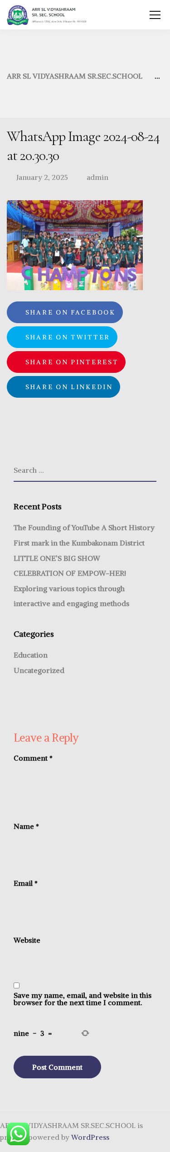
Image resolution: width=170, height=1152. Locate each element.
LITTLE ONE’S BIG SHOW (57, 558)
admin (97, 177)
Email (26, 883)
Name (26, 826)
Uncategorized (39, 670)
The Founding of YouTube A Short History (84, 527)
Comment (33, 758)
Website (27, 940)
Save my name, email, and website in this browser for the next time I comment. (82, 999)
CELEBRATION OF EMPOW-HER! (70, 573)
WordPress (90, 1137)
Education (31, 654)
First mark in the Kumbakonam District (79, 542)
